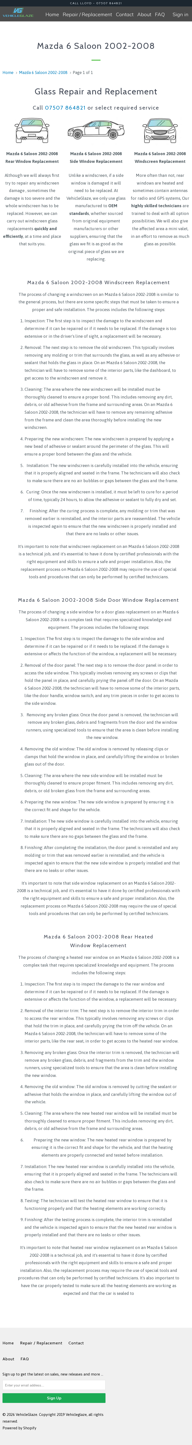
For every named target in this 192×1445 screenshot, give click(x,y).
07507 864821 (65, 107)
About (144, 14)
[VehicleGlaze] (18, 12)
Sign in (180, 14)
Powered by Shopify (19, 1428)
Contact (125, 14)
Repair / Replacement (87, 14)
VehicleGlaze (26, 1414)
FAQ (160, 14)
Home (52, 14)
